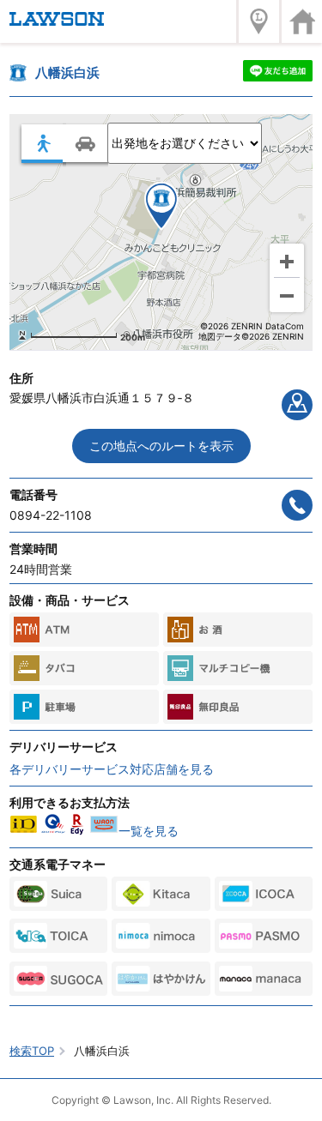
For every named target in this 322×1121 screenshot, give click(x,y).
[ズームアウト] (287, 295)
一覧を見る (148, 830)
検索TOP (31, 1051)
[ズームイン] (287, 261)
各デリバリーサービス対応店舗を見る (111, 769)
